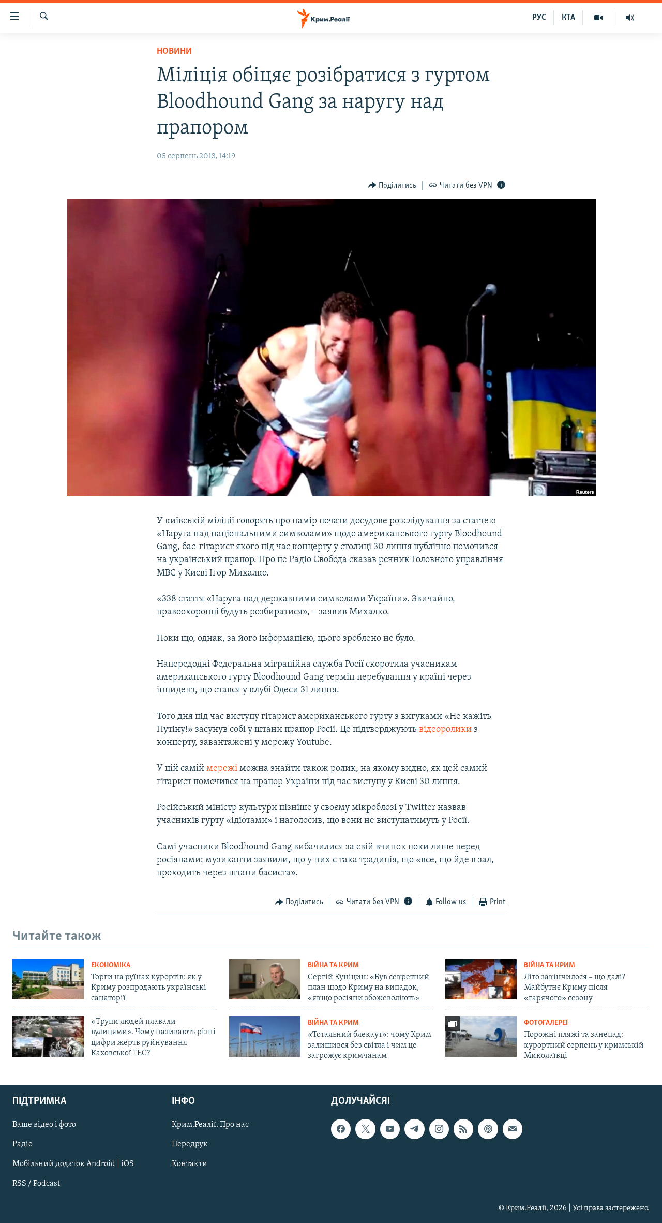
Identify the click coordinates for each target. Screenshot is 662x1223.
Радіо (22, 1145)
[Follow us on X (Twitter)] (365, 1129)
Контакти (189, 1164)
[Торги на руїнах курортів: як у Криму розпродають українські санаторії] (48, 979)
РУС (539, 17)
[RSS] (463, 1129)
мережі (221, 768)
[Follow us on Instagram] (439, 1129)
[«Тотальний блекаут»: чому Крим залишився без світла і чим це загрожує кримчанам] (264, 1036)
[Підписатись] (512, 1129)
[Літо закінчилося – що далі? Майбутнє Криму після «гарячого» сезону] (481, 979)
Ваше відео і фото (44, 1125)
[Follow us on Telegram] (414, 1129)
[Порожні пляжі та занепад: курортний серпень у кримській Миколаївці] (481, 1036)
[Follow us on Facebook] (341, 1129)
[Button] (392, 186)
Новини (174, 51)
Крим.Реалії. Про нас (210, 1125)
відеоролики (445, 729)
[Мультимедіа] (598, 17)
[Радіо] (629, 17)
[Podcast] (488, 1129)
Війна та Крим (333, 965)
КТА (568, 17)
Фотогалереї (546, 1023)
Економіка (110, 965)
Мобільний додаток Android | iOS (73, 1164)
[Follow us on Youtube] (390, 1129)
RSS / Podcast (36, 1184)
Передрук (190, 1145)
